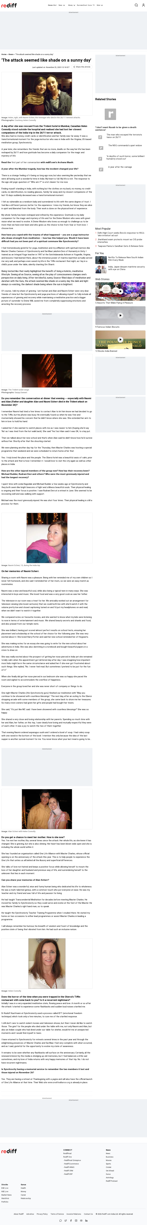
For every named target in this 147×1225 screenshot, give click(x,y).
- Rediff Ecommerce (71, 1164)
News (60, 5)
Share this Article (83, 67)
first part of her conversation (25, 162)
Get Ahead (110, 1171)
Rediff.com (106, 1214)
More (98, 5)
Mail (54, 5)
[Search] (136, 5)
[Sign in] (143, 5)
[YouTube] (81, 1220)
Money (70, 5)
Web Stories (102, 279)
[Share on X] (66, 1220)
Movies (109, 1160)
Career (23, 1195)
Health (23, 1188)
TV (94, 5)
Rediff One (67, 1157)
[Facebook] (71, 1220)
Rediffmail (67, 1153)
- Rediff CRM (68, 1171)
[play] (120, 291)
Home (50, 5)
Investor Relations (74, 1214)
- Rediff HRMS (68, 1167)
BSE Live (4, 1188)
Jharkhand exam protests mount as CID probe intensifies (120, 240)
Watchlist (5, 1198)
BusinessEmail (82, 5)
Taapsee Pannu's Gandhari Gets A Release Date (120, 246)
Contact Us (88, 1214)
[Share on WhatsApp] (60, 1220)
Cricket (108, 1167)
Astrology (110, 1178)
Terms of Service (57, 1214)
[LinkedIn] (86, 1220)
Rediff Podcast (112, 1181)
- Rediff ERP (67, 1174)
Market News (6, 1195)
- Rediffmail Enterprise (72, 1160)
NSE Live (4, 1192)
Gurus (90, 5)
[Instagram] (76, 1220)
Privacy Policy (42, 1214)
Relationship (26, 1198)
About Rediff (19, 1214)
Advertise (30, 1214)
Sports (108, 1164)
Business (110, 1157)
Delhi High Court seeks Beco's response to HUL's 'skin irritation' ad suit (121, 234)
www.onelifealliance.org (59, 1082)
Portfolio (4, 1202)
